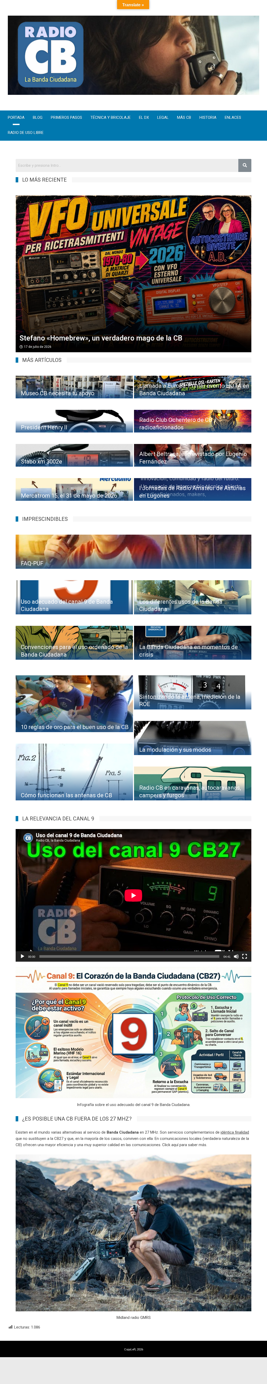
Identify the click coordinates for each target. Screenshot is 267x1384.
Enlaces (233, 118)
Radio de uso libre (26, 133)
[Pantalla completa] (244, 956)
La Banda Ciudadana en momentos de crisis (188, 651)
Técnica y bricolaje (110, 118)
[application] (133, 895)
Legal (163, 118)
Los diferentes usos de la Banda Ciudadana (180, 605)
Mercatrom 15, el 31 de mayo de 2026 (69, 495)
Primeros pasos (66, 118)
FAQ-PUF (32, 563)
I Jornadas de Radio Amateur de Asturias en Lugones (192, 492)
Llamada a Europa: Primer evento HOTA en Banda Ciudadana (194, 389)
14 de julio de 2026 (37, 346)
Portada (16, 118)
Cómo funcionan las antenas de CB (66, 795)
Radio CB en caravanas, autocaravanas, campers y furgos (190, 791)
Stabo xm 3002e (41, 461)
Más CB (184, 118)
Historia (207, 118)
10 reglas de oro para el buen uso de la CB (75, 727)
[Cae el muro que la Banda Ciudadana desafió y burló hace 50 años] (133, 274)
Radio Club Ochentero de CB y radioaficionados (177, 424)
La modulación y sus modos (175, 749)
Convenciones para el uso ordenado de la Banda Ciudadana (74, 651)
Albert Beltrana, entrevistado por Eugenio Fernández (193, 458)
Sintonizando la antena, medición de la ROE (189, 701)
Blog (38, 118)
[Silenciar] (236, 956)
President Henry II (44, 427)
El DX (144, 118)
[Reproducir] (22, 956)
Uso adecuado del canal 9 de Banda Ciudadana (67, 605)
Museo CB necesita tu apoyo (57, 393)
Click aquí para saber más (184, 1144)
